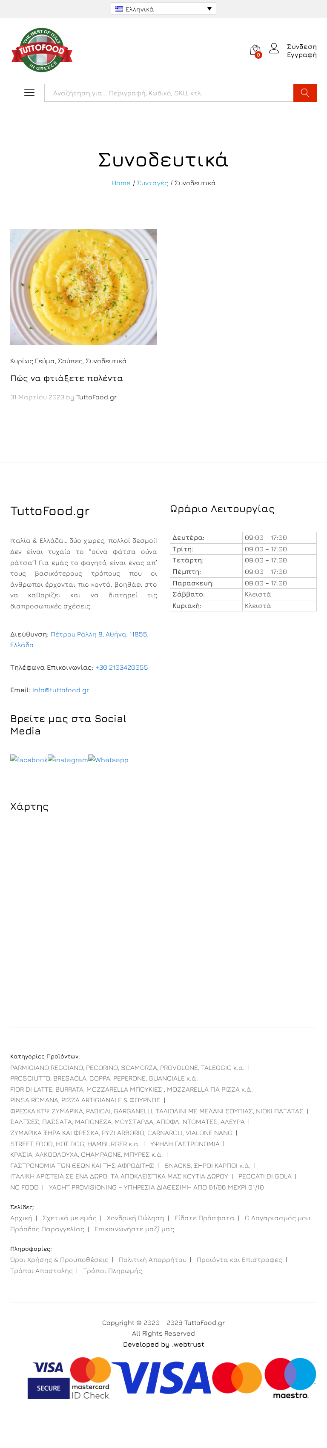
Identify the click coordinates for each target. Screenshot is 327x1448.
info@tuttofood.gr (60, 690)
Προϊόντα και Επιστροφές (239, 1259)
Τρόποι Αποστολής (41, 1270)
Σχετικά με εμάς (70, 1217)
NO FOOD (24, 1187)
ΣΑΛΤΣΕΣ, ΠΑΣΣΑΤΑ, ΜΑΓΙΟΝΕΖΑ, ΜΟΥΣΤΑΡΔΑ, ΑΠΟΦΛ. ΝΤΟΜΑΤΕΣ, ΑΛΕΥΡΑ (127, 1121)
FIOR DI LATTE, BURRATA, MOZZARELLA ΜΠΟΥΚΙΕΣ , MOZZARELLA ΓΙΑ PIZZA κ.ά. (131, 1089)
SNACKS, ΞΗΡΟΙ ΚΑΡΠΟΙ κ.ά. (207, 1165)
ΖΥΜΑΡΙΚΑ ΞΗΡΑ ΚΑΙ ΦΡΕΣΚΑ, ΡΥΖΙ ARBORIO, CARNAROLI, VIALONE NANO (121, 1132)
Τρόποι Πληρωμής (112, 1270)
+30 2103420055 (121, 667)
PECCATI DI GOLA (265, 1176)
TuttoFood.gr (96, 397)
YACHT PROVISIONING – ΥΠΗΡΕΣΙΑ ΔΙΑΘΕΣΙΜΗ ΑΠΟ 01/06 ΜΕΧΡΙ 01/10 (156, 1187)
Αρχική (21, 1217)
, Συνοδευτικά (105, 360)
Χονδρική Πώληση (135, 1217)
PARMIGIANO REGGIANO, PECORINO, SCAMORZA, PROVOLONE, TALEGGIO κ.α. (127, 1067)
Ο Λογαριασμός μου (277, 1217)
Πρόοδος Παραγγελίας (47, 1229)
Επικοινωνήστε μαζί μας (134, 1229)
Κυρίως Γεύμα (32, 360)
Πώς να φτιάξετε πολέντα (66, 378)
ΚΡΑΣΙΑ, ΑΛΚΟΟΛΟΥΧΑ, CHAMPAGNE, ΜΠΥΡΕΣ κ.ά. (86, 1154)
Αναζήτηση (305, 93)
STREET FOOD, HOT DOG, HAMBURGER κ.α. (75, 1143)
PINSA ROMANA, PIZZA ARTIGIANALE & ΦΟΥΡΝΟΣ (85, 1100)
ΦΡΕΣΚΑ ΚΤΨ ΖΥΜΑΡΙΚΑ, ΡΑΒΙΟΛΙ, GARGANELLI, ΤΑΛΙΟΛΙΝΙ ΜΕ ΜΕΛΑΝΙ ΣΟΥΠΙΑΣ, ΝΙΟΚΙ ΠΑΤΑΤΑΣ (157, 1111)
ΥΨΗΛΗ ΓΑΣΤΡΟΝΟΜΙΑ (185, 1143)
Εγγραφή (302, 54)
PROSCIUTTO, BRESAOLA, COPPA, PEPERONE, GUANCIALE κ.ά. (104, 1078)
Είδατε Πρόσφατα (205, 1217)
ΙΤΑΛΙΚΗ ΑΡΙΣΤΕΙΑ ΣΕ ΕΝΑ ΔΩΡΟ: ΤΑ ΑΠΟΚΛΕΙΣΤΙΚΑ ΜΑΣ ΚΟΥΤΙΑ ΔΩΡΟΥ (119, 1176)
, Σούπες (69, 360)
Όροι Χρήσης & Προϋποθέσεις (59, 1259)
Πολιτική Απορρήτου (152, 1259)
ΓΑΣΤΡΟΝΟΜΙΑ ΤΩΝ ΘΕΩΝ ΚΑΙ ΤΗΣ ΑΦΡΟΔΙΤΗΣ (82, 1165)
